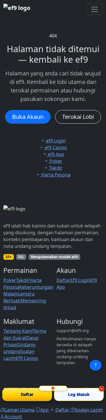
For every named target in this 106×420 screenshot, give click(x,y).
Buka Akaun (28, 117)
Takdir (22, 280)
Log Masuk (79, 394)
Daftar (63, 280)
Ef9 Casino (27, 358)
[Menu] (95, 9)
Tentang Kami (18, 331)
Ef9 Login (80, 280)
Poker (9, 280)
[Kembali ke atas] (95, 365)
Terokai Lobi (78, 117)
